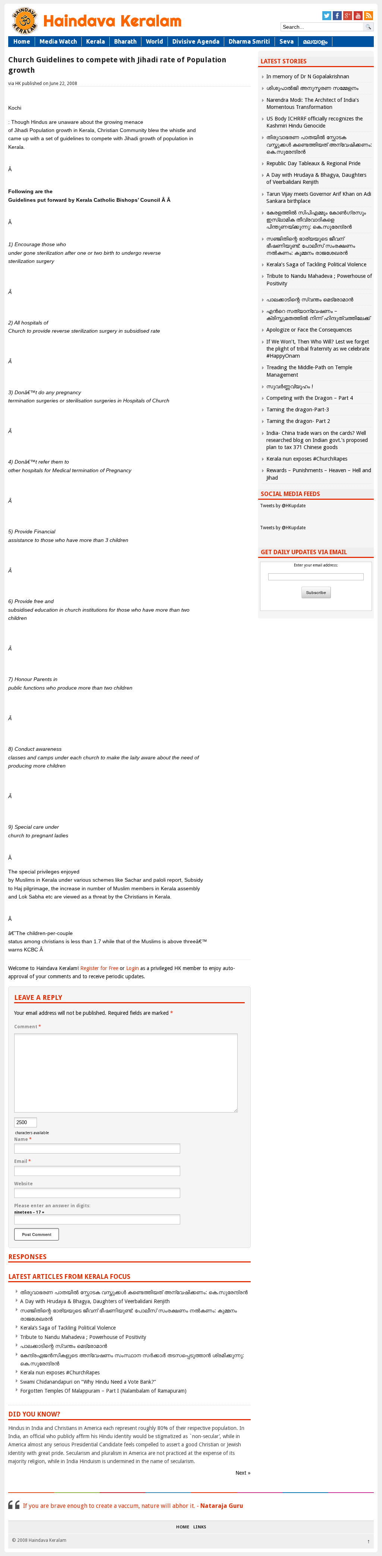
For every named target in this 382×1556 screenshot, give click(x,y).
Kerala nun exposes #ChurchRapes (60, 1372)
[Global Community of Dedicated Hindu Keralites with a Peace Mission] (96, 34)
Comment (27, 1026)
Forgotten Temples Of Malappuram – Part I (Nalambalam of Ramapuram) (103, 1391)
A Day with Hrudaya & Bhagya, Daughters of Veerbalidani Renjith (95, 1301)
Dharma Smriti (249, 41)
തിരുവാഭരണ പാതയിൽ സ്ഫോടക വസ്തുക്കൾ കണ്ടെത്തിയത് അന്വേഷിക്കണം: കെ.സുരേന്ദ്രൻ (134, 1292)
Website (23, 1183)
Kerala (95, 41)
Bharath (125, 41)
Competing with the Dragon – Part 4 (309, 398)
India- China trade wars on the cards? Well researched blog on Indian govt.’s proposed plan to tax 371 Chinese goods (317, 440)
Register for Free (99, 968)
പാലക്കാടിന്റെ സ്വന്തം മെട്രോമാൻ (63, 1346)
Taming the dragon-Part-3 (297, 409)
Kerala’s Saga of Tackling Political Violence (68, 1328)
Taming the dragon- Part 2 (298, 421)
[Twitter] (326, 19)
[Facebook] (337, 19)
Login (132, 968)
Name (23, 1139)
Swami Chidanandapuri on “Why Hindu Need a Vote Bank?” (88, 1382)
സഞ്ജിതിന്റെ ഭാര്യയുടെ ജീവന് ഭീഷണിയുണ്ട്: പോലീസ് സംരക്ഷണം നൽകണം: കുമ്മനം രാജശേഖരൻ (310, 246)
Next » (243, 1473)
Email (22, 1161)
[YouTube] (358, 19)
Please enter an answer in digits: (52, 1205)
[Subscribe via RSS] (368, 19)
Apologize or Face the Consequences (309, 330)
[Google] (347, 19)
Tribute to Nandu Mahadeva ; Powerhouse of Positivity (83, 1337)
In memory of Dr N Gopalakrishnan (307, 76)
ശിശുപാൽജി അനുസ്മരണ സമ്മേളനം (312, 88)
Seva (286, 41)
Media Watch (58, 41)
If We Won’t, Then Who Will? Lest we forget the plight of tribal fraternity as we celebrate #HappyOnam (317, 349)
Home (21, 41)
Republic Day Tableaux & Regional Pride (313, 163)
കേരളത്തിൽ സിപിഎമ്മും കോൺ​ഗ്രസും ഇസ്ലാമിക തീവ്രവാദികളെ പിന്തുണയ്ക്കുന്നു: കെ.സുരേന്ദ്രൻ (316, 220)
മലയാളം (315, 41)
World (154, 41)
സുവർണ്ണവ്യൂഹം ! (289, 386)
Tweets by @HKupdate (283, 505)
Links (199, 1527)
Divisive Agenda (195, 41)
